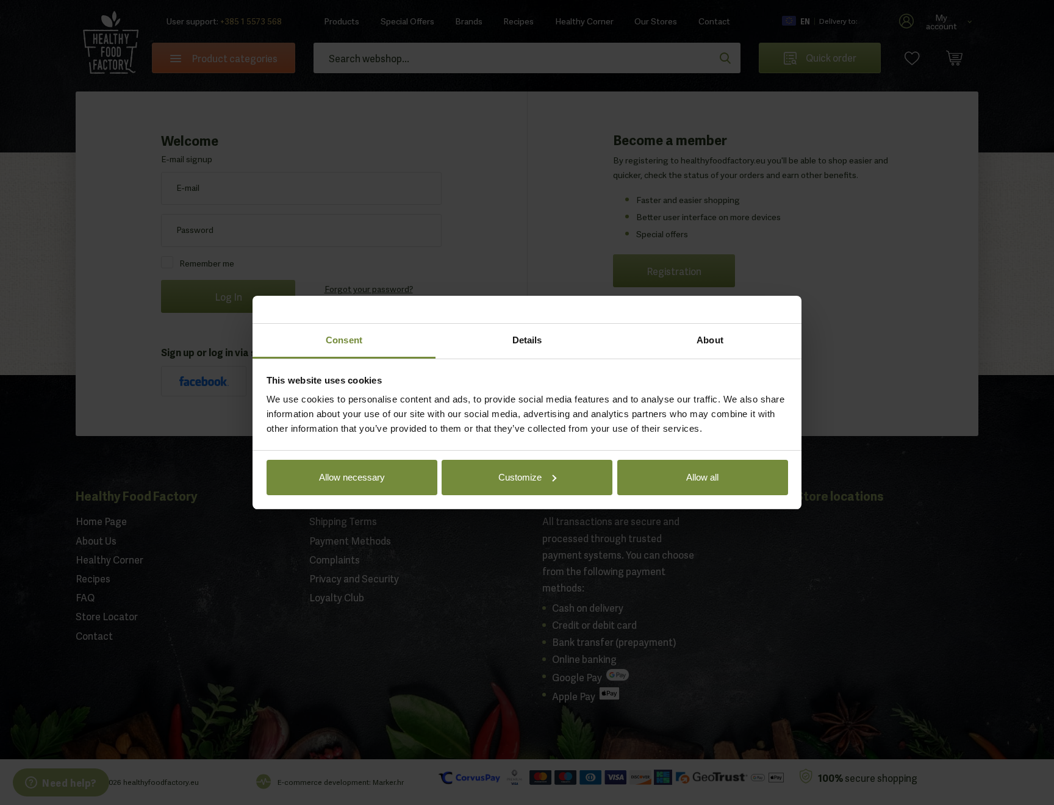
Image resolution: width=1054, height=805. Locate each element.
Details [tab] (527, 340)
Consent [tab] (344, 340)
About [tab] (710, 340)
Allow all (702, 477)
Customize (520, 477)
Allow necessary (352, 477)
